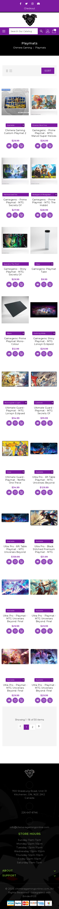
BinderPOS (29, 896)
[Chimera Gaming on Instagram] (32, 3)
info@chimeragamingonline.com (29, 827)
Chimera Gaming (22, 47)
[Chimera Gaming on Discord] (38, 3)
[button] (37, 71)
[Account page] (48, 31)
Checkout (29, 8)
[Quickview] (9, 146)
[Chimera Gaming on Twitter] (26, 3)
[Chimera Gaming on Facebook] (20, 3)
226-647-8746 (29, 812)
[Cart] (54, 31)
